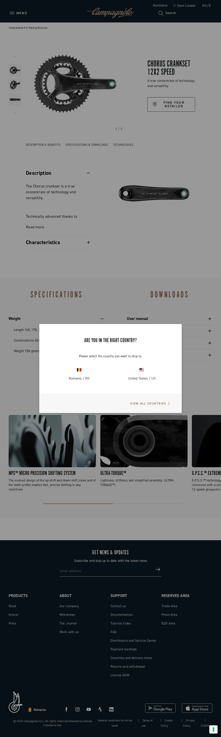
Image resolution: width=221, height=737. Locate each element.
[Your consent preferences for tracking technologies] (213, 729)
